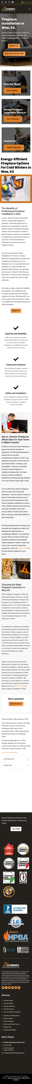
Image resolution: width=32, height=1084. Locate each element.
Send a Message (14, 147)
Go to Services (13, 119)
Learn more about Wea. (10, 752)
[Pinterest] (19, 987)
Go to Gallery (12, 90)
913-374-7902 (23, 548)
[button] (29, 8)
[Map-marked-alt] (15, 987)
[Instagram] (6, 987)
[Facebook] (3, 987)
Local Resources (8, 759)
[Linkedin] (12, 987)
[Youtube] (9, 987)
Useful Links (7, 765)
